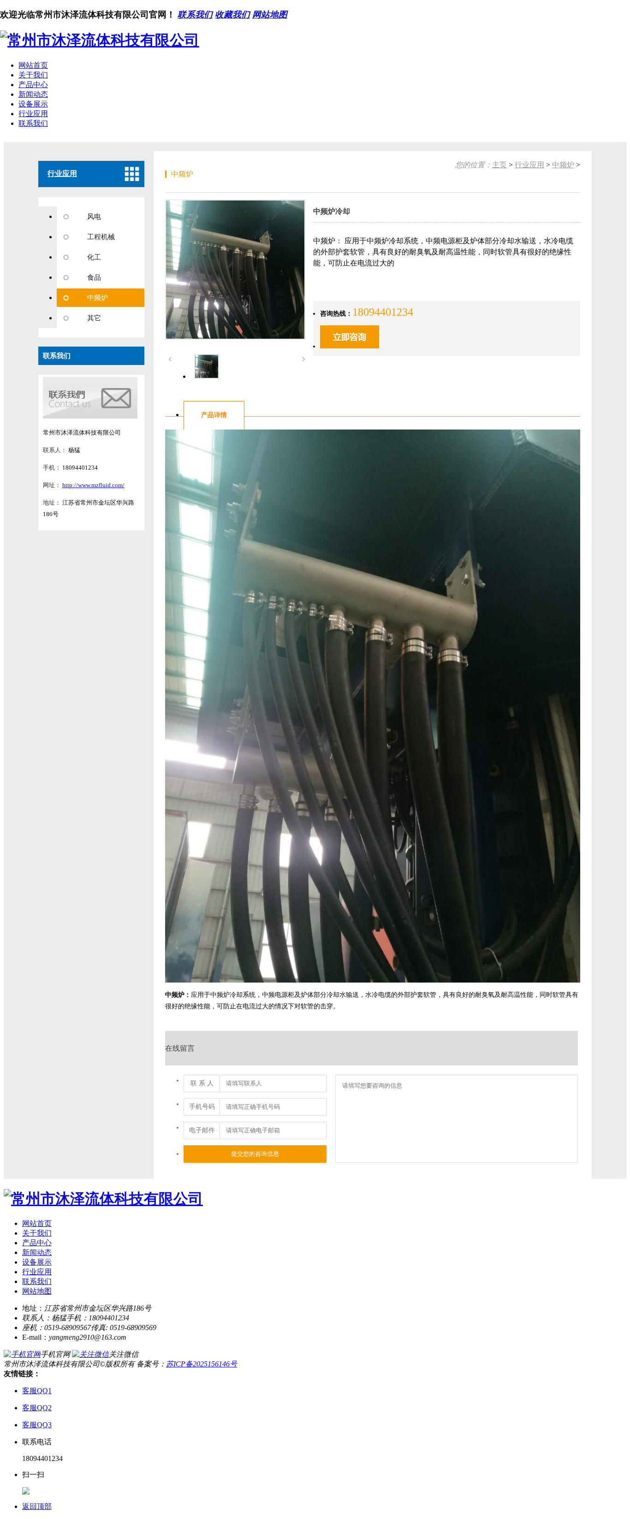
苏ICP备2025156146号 (201, 1364)
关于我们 (33, 75)
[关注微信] (90, 1354)
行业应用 (33, 114)
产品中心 (33, 84)
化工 (94, 257)
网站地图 (269, 14)
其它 (94, 318)
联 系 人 (202, 1083)
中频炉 (97, 297)
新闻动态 (33, 94)
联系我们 (195, 14)
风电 (94, 216)
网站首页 (33, 65)
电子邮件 (202, 1130)
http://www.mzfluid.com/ (93, 485)
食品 (94, 277)
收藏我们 (232, 14)
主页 (499, 165)
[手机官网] (22, 1354)
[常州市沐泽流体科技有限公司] (99, 40)
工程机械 (101, 237)
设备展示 (33, 104)
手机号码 (202, 1106)
